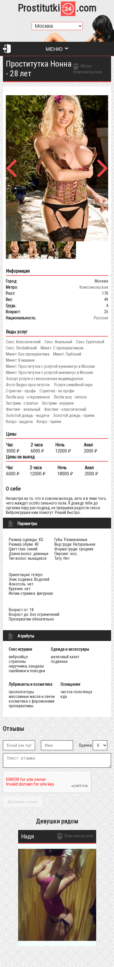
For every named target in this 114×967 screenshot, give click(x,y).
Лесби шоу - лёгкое (70, 397)
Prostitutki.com (57, 8)
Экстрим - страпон (22, 403)
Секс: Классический (23, 341)
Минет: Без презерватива (27, 354)
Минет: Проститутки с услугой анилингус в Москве (49, 372)
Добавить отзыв (22, 801)
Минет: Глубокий (67, 354)
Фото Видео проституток (28, 384)
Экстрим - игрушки (58, 403)
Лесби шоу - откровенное (28, 397)
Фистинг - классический (65, 409)
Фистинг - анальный (23, 409)
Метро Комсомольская (87, 69)
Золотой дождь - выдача (27, 415)
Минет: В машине (20, 360)
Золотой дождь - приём (73, 415)
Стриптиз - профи (21, 391)
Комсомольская (94, 287)
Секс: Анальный (58, 341)
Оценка (85, 745)
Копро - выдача (19, 421)
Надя (27, 836)
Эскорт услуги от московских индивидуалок (44, 378)
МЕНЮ (54, 49)
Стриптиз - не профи (56, 391)
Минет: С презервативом (62, 348)
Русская (101, 318)
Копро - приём (49, 421)
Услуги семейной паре (73, 384)
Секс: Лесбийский (21, 348)
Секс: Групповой (90, 341)
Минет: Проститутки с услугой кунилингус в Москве (50, 366)
